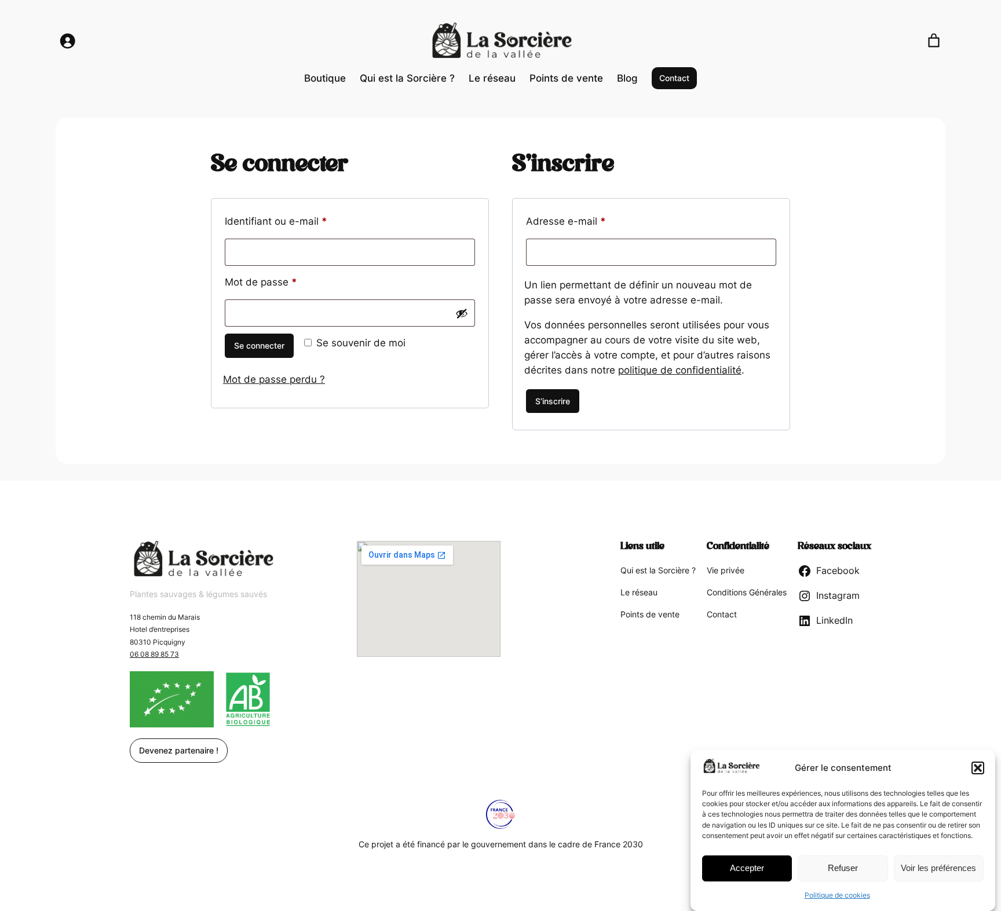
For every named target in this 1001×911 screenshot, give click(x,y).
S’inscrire (552, 401)
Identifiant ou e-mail (301, 221)
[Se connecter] (67, 40)
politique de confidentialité (679, 370)
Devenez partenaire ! (178, 750)
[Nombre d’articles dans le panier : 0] (933, 40)
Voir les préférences (938, 868)
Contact (674, 78)
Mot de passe (286, 282)
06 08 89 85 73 (154, 654)
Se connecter (259, 345)
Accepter (747, 868)
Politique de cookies (837, 895)
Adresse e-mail (591, 221)
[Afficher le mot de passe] (461, 313)
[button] (978, 768)
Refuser (843, 868)
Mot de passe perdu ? (274, 379)
